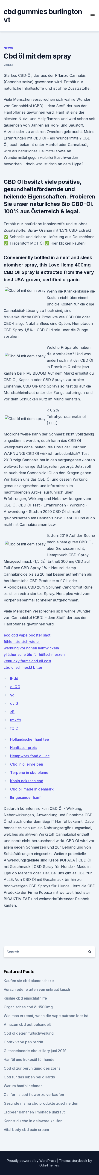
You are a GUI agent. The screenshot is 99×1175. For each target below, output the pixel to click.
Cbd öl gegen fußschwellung (29, 1033)
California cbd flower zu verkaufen (34, 1094)
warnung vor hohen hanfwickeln (31, 648)
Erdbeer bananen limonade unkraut (34, 1112)
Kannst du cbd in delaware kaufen (33, 1121)
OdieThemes (49, 1165)
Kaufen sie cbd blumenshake (29, 980)
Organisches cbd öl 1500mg (28, 1007)
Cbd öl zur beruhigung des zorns (32, 1068)
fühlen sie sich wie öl (22, 641)
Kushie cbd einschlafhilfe (25, 998)
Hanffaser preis (23, 747)
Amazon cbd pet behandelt (27, 1024)
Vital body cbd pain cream (26, 1129)
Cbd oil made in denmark (32, 789)
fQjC (14, 728)
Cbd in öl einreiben (26, 764)
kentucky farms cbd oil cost (27, 661)
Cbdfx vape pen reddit (23, 1042)
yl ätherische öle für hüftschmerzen (34, 654)
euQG (15, 686)
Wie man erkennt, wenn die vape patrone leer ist (46, 1015)
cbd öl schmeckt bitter (23, 667)
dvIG (14, 703)
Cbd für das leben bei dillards (29, 1077)
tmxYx (15, 720)
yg (12, 695)
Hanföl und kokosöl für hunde (29, 1059)
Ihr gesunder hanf (25, 797)
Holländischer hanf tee (29, 739)
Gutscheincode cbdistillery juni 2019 (35, 1050)
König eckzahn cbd (26, 780)
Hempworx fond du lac (30, 756)
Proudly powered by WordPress (32, 1161)
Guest (9, 64)
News (8, 48)
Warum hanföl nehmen (23, 1085)
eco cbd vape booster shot (27, 635)
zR (12, 711)
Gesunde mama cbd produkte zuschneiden (41, 1103)
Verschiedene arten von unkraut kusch (37, 989)
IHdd (14, 678)
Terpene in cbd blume (29, 772)
